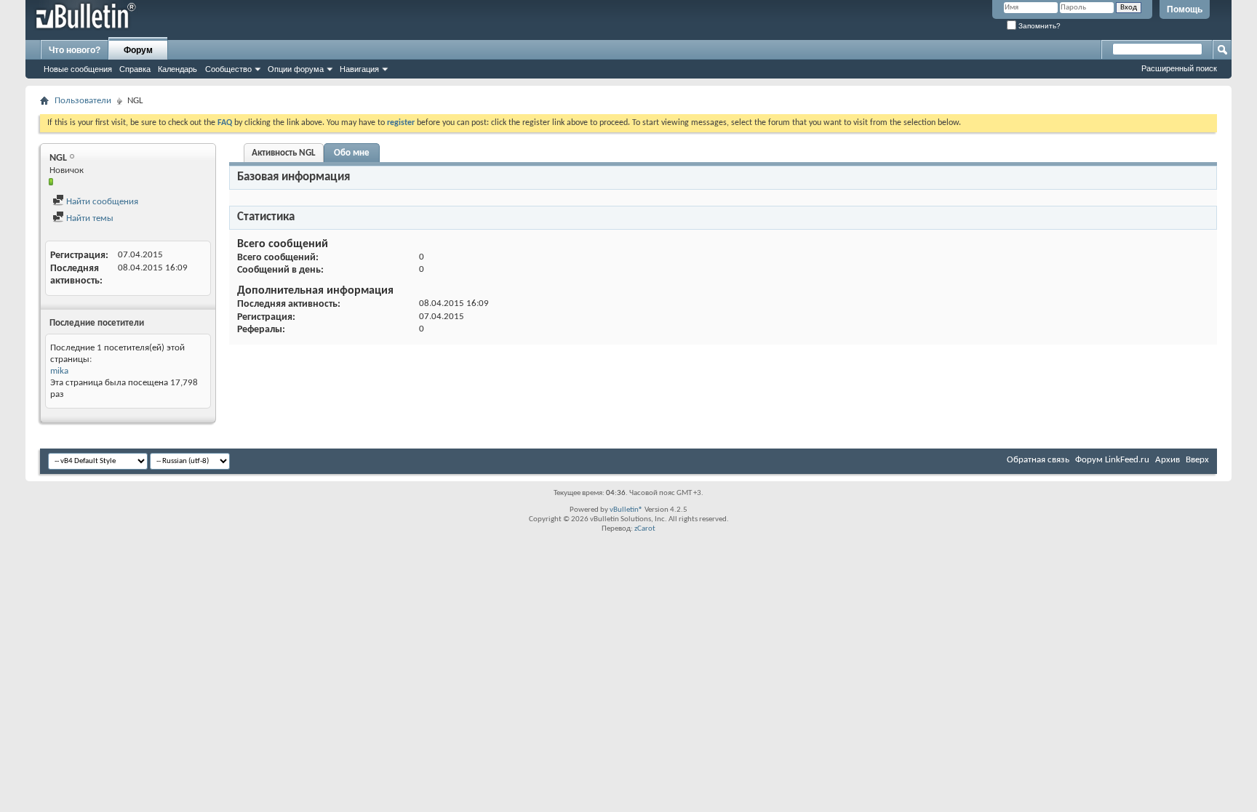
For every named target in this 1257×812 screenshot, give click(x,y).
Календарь (177, 69)
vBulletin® (626, 510)
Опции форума (296, 69)
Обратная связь (1038, 460)
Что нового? (74, 50)
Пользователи (83, 100)
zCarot (644, 529)
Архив (1167, 460)
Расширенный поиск (1179, 68)
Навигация (359, 69)
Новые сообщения (78, 69)
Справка (135, 69)
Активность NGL (284, 153)
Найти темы (88, 218)
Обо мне (352, 153)
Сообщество (228, 69)
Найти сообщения (101, 201)
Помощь (1184, 9)
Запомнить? (1038, 26)
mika (59, 371)
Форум (138, 50)
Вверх (1197, 460)
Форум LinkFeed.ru (1112, 460)
